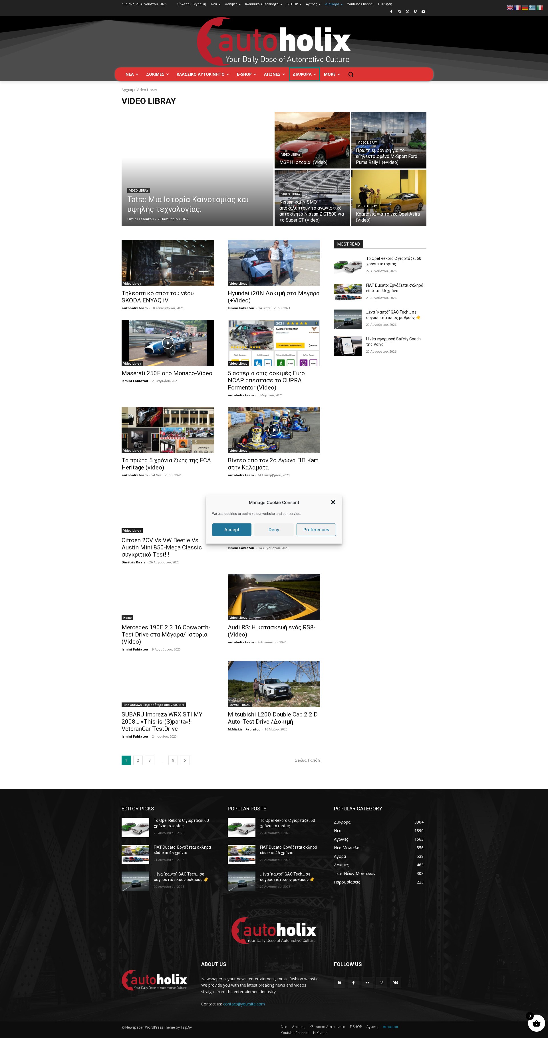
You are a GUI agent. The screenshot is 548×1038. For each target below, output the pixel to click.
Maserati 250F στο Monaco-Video (167, 373)
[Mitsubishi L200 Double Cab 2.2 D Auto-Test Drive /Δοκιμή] (274, 684)
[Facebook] (391, 12)
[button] (333, 502)
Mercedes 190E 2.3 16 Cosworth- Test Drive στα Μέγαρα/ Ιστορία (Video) (166, 634)
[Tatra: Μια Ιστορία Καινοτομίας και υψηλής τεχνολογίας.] (197, 169)
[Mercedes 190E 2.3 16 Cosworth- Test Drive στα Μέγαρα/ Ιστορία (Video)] (168, 597)
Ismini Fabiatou (241, 308)
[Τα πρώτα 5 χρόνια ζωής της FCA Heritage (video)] (168, 430)
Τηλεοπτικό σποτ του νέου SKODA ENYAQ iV (158, 297)
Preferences (316, 529)
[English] (510, 7)
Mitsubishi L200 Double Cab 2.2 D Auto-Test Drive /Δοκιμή (273, 718)
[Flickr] (367, 982)
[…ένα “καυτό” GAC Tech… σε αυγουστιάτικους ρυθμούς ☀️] (348, 319)
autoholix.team (135, 308)
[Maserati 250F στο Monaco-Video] (168, 343)
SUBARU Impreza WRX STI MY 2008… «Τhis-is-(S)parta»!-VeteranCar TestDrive (162, 721)
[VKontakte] (395, 982)
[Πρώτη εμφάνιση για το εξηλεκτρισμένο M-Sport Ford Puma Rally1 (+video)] (388, 140)
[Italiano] (540, 7)
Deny (274, 529)
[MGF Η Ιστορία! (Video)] (312, 140)
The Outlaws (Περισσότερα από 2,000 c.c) (153, 705)
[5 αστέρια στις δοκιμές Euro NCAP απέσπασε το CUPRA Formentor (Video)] (274, 343)
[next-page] (185, 760)
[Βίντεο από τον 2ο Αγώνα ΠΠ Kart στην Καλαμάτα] (274, 430)
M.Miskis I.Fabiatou (244, 729)
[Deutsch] (525, 7)
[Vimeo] (415, 12)
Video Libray (138, 190)
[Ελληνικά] (532, 7)
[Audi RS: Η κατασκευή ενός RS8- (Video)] (274, 597)
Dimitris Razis (133, 562)
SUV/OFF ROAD (240, 705)
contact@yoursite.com (244, 1004)
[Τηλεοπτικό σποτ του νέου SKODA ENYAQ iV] (168, 263)
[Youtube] (423, 12)
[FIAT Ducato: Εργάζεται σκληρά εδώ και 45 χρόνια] (348, 292)
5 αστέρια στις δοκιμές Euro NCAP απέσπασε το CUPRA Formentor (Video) (266, 380)
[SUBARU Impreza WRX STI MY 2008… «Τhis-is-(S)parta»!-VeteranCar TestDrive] (168, 684)
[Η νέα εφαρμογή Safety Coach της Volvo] (348, 346)
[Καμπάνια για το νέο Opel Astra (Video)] (388, 198)
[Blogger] (339, 982)
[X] (407, 12)
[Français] (517, 7)
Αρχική (127, 89)
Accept (231, 529)
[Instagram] (399, 12)
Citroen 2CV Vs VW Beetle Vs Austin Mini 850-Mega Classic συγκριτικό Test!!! (162, 547)
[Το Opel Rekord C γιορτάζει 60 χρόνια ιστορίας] (348, 265)
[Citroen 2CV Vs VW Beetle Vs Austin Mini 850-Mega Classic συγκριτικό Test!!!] (168, 510)
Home (127, 618)
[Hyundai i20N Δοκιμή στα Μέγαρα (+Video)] (274, 263)
